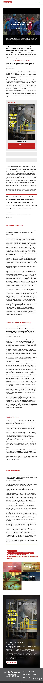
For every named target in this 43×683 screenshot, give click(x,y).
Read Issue (21, 144)
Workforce (10, 558)
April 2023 (32, 552)
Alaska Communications (12, 550)
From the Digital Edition (30, 567)
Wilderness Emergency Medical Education (29, 556)
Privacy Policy (8, 676)
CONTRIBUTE (25, 674)
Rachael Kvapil (16, 27)
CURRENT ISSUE (25, 679)
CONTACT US (35, 676)
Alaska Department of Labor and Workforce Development (18, 552)
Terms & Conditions (15, 676)
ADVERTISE (24, 671)
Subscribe (21, 148)
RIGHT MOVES (35, 673)
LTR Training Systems (12, 554)
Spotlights (31, 577)
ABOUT (34, 674)
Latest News (12, 566)
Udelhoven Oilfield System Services (14, 556)
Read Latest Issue (11, 662)
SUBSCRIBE (24, 673)
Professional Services (21, 28)
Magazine (29, 27)
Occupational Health (21, 554)
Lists (12, 586)
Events (12, 577)
